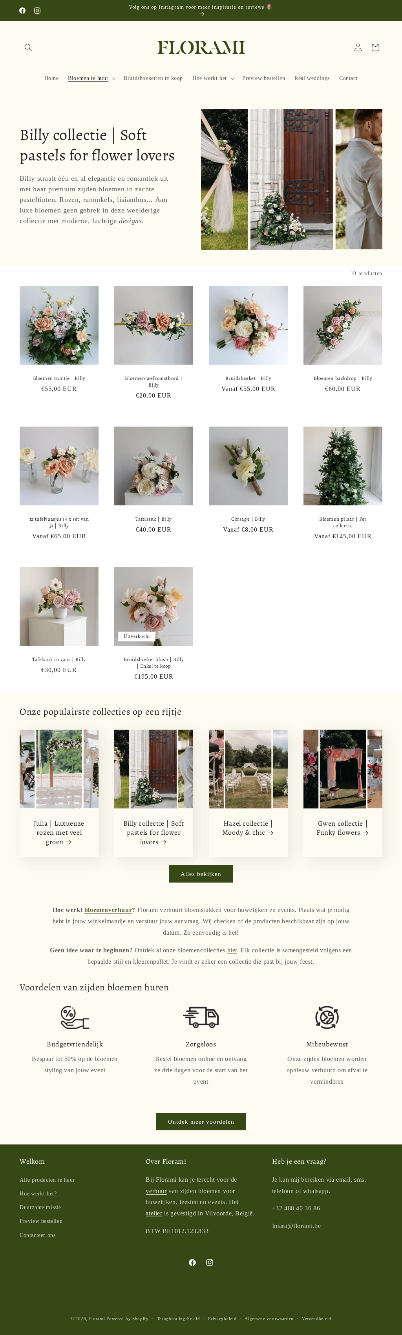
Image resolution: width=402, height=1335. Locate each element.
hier (232, 950)
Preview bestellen (41, 1221)
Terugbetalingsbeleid (178, 1318)
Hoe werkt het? (38, 1194)
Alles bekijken (201, 874)
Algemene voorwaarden (269, 1318)
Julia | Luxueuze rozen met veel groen (59, 832)
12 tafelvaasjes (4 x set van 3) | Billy (59, 522)
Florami (97, 1318)
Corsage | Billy (248, 519)
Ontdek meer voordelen (201, 1122)
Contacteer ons (37, 1235)
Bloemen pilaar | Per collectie (343, 522)
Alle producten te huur (47, 1180)
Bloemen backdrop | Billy (343, 378)
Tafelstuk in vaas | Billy (59, 659)
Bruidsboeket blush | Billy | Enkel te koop (154, 662)
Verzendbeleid (316, 1318)
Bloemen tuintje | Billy (59, 378)
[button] (28, 47)
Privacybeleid (222, 1318)
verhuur (156, 1191)
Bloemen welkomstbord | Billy (153, 381)
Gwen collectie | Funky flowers (342, 828)
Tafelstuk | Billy (153, 519)
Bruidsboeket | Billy (248, 378)
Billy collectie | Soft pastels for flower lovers (153, 832)
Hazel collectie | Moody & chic (247, 828)
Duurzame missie (40, 1207)
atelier (154, 1213)
